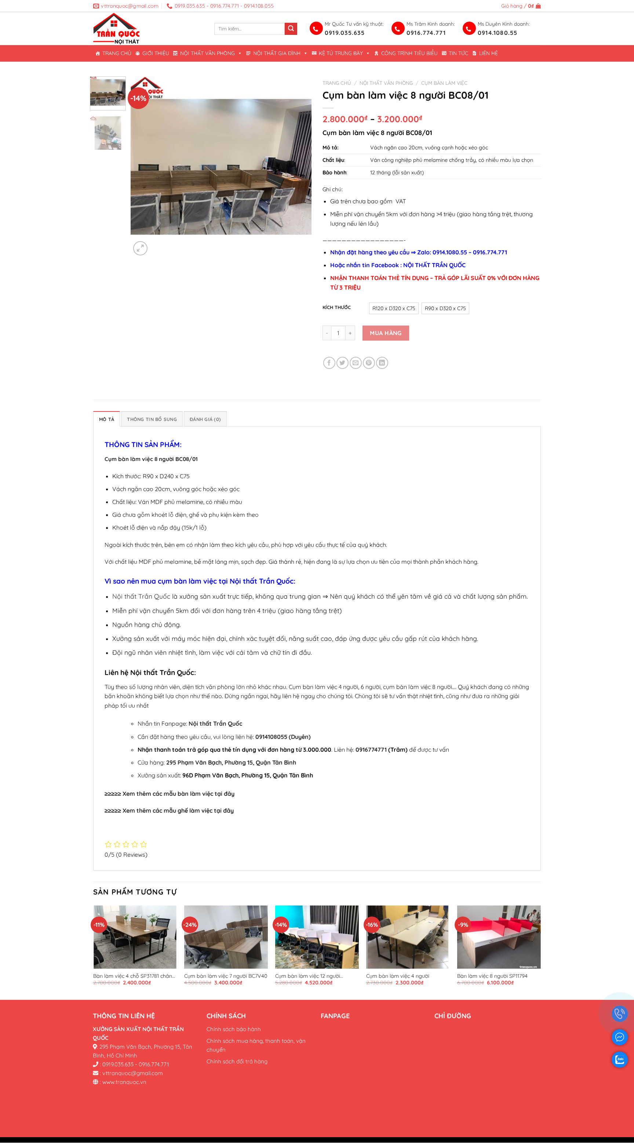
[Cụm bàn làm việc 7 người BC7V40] (226, 937)
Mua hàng (386, 333)
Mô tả (106, 419)
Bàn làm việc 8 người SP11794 (492, 976)
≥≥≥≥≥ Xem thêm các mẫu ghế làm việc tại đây (169, 810)
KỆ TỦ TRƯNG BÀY (341, 53)
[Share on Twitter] (342, 363)
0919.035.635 (345, 32)
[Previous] (143, 167)
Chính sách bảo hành (234, 1029)
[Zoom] (140, 248)
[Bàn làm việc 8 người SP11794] (499, 937)
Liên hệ (488, 53)
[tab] (106, 419)
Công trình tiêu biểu (409, 53)
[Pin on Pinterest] (369, 363)
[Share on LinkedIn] (382, 363)
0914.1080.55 (497, 32)
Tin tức (458, 53)
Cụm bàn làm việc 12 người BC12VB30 (307, 976)
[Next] (298, 167)
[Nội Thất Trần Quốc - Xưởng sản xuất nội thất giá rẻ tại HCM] (148, 28)
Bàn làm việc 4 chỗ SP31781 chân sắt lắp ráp (132, 976)
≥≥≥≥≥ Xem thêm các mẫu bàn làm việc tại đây (169, 793)
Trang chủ (116, 53)
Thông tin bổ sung (151, 419)
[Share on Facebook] (329, 363)
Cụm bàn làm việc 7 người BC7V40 (225, 976)
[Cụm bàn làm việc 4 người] (408, 937)
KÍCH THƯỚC (337, 307)
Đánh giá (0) (205, 419)
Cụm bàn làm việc (444, 83)
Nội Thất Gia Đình (276, 53)
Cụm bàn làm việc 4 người (397, 976)
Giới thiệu (155, 53)
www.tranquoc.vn (124, 1081)
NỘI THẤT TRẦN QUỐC (434, 265)
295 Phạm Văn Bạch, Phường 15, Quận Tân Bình (231, 762)
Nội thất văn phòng (207, 53)
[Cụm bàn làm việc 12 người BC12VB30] (317, 937)
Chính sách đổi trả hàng (237, 1061)
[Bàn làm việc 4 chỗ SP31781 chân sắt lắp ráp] (135, 937)
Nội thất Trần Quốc (141, 596)
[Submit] (291, 29)
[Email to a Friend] (356, 363)
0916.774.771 (426, 32)
